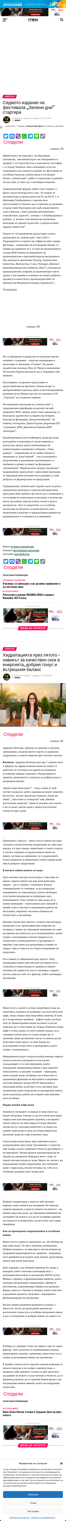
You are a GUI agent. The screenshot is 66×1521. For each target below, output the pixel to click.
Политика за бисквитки (19, 1518)
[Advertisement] (33, 60)
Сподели (13, 142)
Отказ (33, 1503)
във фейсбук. (22, 554)
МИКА (17, 120)
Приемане (33, 1494)
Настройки (33, 1511)
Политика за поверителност (43, 1518)
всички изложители (22, 546)
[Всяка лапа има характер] (33, 15)
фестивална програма (26, 550)
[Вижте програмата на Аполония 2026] (33, 7)
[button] (61, 1463)
